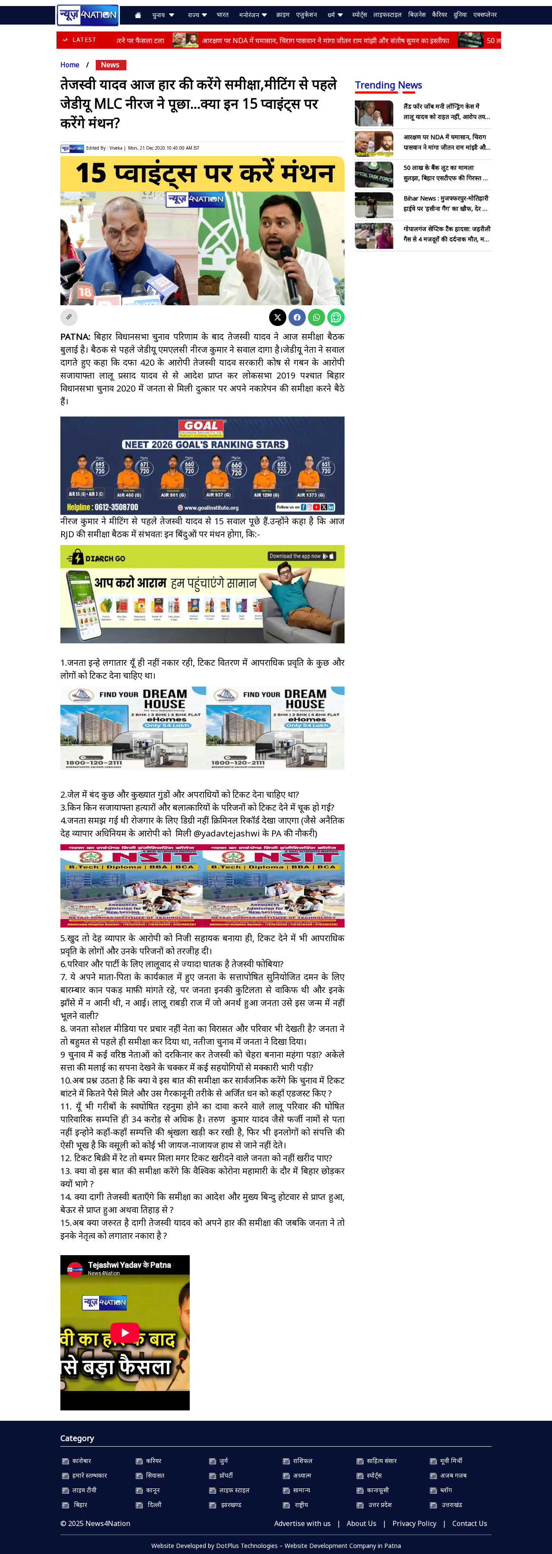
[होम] (87, 14)
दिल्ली (152, 1505)
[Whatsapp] (316, 317)
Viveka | (118, 148)
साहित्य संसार (380, 1461)
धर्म (332, 15)
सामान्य (300, 1490)
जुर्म (222, 1461)
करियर (152, 1461)
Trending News (388, 84)
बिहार (78, 1505)
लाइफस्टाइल (387, 14)
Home (69, 64)
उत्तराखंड (449, 1505)
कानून (151, 1490)
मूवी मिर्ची (449, 1461)
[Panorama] (202, 728)
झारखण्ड (229, 1505)
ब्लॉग (444, 1490)
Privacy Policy (414, 1523)
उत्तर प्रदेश (378, 1505)
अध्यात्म (300, 1475)
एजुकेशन (306, 14)
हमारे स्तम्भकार (88, 1475)
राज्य (194, 15)
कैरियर (439, 14)
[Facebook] (297, 317)
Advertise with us (302, 1523)
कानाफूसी (376, 1490)
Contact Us (469, 1523)
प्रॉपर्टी (224, 1475)
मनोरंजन (250, 15)
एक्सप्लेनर (485, 14)
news (110, 64)
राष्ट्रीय (299, 1505)
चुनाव (160, 15)
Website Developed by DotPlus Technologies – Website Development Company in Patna (276, 1545)
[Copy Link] (69, 317)
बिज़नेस (417, 14)
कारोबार (80, 1461)
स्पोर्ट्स (359, 14)
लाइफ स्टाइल (233, 1490)
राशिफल (301, 1461)
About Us (361, 1523)
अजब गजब (452, 1475)
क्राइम (283, 14)
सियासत (153, 1475)
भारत (222, 14)
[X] (277, 317)
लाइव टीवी (83, 1490)
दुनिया (460, 14)
